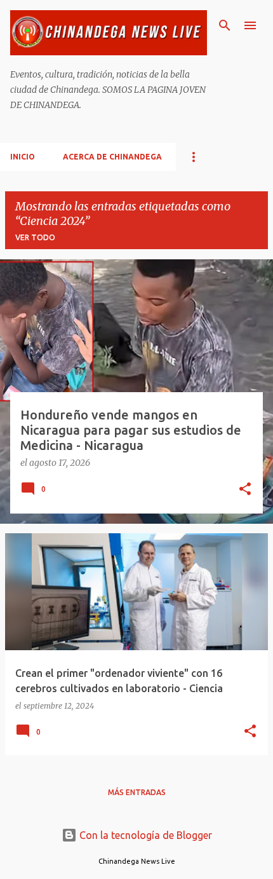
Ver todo (35, 237)
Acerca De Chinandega (112, 157)
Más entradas (137, 792)
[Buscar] (224, 25)
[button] (245, 490)
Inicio (22, 157)
